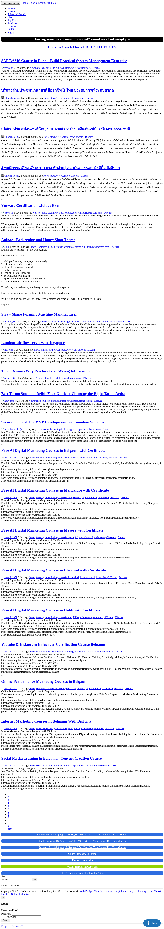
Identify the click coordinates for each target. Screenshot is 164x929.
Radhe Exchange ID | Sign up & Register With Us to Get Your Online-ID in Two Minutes (82, 834)
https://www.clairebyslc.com (64, 175)
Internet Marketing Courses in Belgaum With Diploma (46, 721)
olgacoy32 (9, 378)
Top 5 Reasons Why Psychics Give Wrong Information (46, 371)
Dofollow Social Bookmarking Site (38, 2)
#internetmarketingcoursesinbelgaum (54, 728)
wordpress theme (45, 246)
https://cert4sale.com (91, 212)
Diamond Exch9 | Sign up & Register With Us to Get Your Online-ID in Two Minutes (82, 847)
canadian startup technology (58, 429)
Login (11, 28)
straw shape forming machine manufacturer (70, 321)
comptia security (47, 212)
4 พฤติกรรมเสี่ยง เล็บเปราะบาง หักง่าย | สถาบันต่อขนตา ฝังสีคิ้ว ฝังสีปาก (60, 168)
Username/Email (9, 910)
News (11, 32)
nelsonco (8, 349)
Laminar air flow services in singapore (33, 342)
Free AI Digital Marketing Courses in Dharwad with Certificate (53, 570)
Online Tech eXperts (21, 894)
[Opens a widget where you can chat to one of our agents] (152, 923)
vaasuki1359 (10, 457)
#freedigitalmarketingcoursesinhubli (54, 617)
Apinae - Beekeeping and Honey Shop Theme (38, 240)
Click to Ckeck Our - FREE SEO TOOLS (82, 47)
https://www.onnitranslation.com (66, 98)
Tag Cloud (13, 20)
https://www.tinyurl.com (73, 349)
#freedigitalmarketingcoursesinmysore (55, 537)
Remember (10, 917)
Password (6, 913)
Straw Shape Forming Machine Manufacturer (39, 314)
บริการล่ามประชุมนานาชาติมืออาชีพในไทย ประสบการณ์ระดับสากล (57, 90)
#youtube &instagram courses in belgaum (57, 651)
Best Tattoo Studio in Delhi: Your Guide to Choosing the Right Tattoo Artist (63, 394)
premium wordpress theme (67, 246)
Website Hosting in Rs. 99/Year (82, 866)
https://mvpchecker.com (89, 429)
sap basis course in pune (48, 67)
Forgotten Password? (12, 926)
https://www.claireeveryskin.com (66, 136)
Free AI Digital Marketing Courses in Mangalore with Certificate (55, 490)
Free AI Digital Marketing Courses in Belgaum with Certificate (53, 450)
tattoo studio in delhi (45, 400)
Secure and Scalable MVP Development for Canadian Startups (52, 422)
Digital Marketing (124, 891)
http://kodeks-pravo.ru (70, 378)
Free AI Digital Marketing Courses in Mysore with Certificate (52, 530)
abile (6, 246)
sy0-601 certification (67, 212)
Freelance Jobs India (82, 860)
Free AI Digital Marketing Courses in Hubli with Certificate (50, 610)
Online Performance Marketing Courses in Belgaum (44, 681)
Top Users (13, 23)
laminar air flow (49, 349)
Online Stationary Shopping (82, 853)
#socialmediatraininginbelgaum (51, 765)
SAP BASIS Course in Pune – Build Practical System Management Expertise (64, 61)
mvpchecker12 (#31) (14, 429)
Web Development (103, 891)
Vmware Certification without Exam (31, 205)
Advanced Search (17, 14)
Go (34, 879)
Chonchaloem (11, 98)
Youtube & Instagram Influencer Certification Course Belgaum (53, 644)
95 (9, 825)
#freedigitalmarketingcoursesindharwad (56, 577)
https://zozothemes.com (97, 246)
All (62, 67)
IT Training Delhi (143, 891)
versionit (8, 67)
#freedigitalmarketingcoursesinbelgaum (56, 457)
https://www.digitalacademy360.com (98, 457)
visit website (48, 378)
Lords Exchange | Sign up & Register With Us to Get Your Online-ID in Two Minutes (82, 841)
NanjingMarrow (12, 321)
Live (10, 17)
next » (11, 828)
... (9, 823)
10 (9, 820)
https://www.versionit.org (78, 67)
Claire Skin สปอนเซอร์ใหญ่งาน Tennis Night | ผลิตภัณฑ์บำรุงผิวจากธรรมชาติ (65, 129)
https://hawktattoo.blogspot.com (76, 400)
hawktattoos (10, 400)
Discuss (96, 67)
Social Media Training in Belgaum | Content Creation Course (51, 758)
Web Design (86, 891)
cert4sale (8, 212)
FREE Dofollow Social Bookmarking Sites (82, 873)
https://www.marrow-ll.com (110, 321)
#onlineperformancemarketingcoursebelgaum (59, 688)
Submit (11, 8)
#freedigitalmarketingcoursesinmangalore (57, 497)
